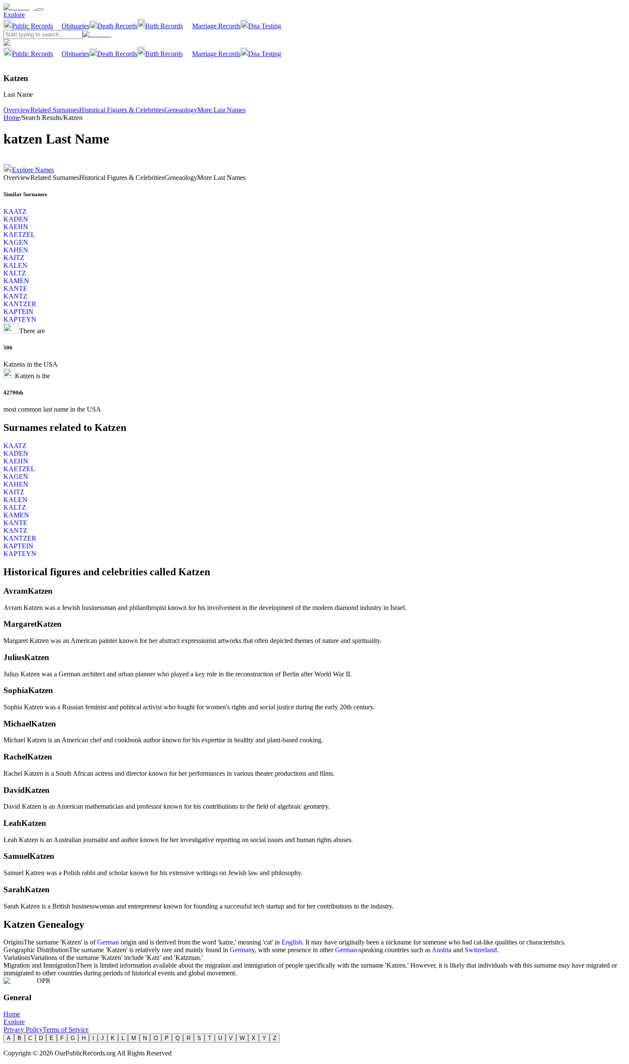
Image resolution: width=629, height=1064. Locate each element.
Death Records (117, 26)
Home (11, 117)
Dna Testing (264, 26)
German (108, 942)
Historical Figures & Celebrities (121, 110)
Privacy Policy (23, 1029)
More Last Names (221, 110)
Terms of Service (66, 1029)
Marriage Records (216, 26)
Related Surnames (54, 110)
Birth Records (164, 26)
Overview (16, 110)
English (292, 942)
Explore (14, 14)
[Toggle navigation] (40, 9)
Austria (441, 949)
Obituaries (75, 26)
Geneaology (180, 110)
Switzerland (481, 949)
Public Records (32, 26)
